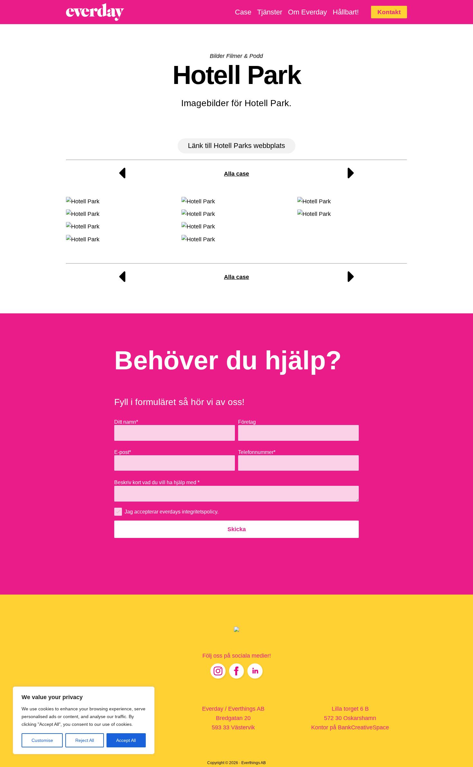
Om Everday (307, 12)
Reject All (84, 740)
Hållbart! (346, 12)
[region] (83, 720)
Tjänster (269, 12)
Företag (247, 422)
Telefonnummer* (256, 452)
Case (243, 12)
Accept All (126, 740)
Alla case (236, 174)
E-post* (122, 452)
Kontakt (389, 11)
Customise (42, 740)
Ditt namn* (126, 422)
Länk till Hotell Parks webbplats (236, 146)
